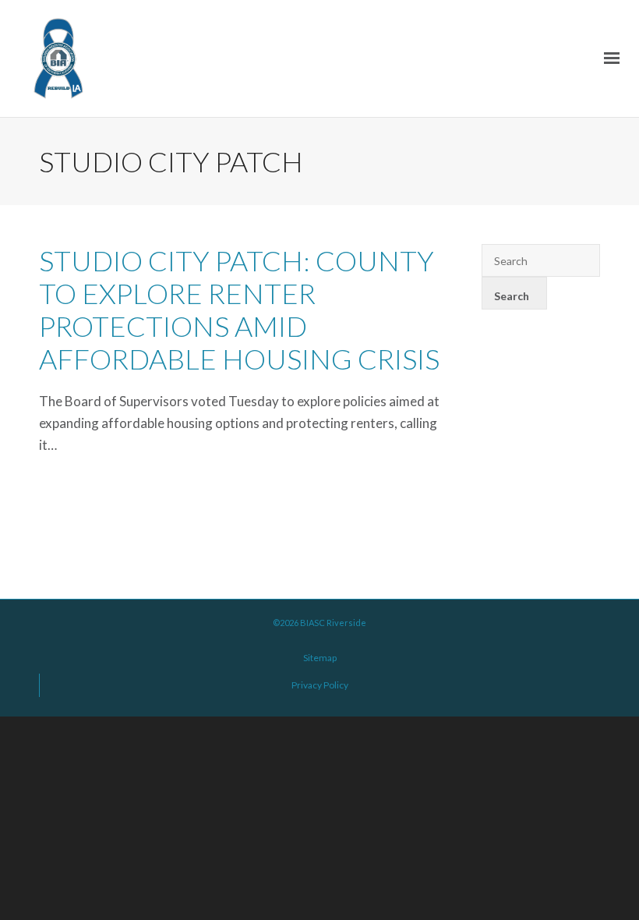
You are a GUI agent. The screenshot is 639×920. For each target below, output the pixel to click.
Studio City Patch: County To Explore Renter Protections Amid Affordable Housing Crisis (239, 309)
